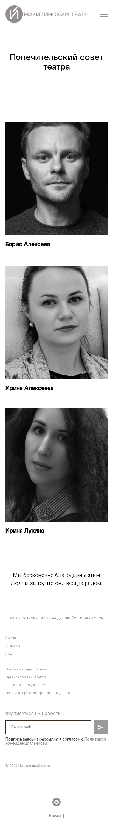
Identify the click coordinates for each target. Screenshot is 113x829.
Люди (9, 653)
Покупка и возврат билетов (26, 669)
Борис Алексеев (27, 244)
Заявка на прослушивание (25, 685)
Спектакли (13, 645)
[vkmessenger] (56, 802)
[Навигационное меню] (104, 14)
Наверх (55, 815)
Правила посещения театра (25, 677)
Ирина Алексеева (29, 388)
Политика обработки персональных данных (37, 693)
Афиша (10, 637)
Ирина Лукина (24, 531)
